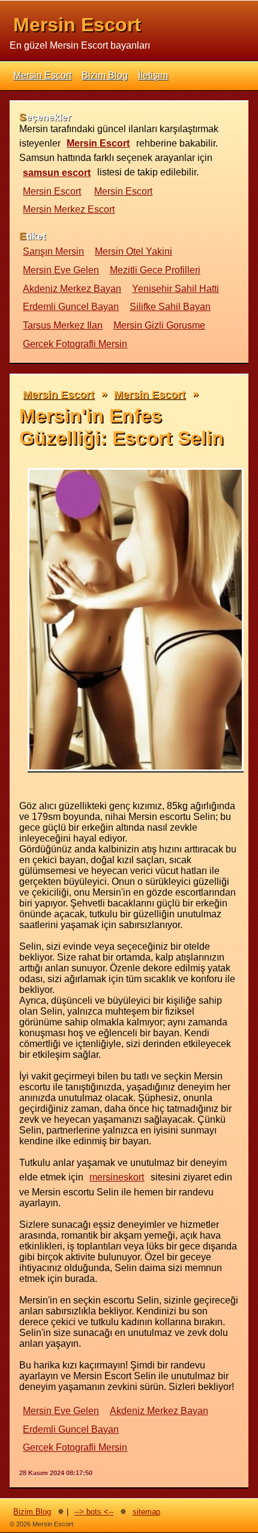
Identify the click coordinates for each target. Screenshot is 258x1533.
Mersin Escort (77, 24)
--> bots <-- (93, 1511)
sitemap (146, 1511)
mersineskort (116, 1177)
